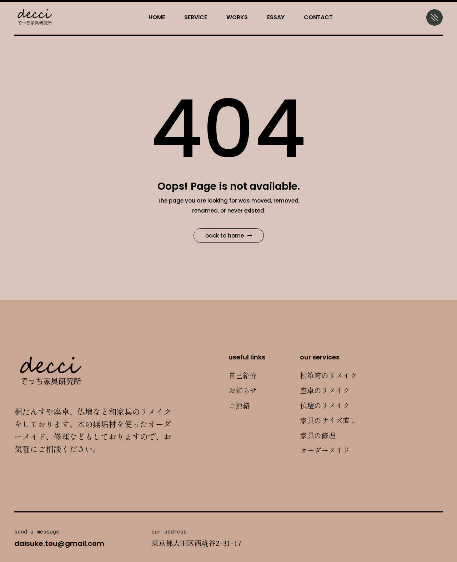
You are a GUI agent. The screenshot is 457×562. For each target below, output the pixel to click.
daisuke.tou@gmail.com (59, 543)
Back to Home (224, 235)
